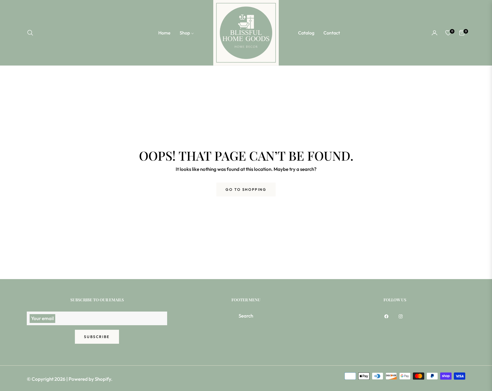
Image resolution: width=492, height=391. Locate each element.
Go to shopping (246, 189)
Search (246, 316)
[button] (32, 32)
